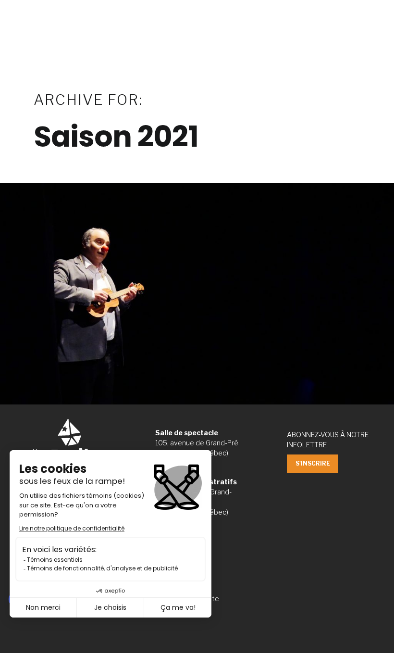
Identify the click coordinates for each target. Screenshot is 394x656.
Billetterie (314, 11)
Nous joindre (366, 11)
